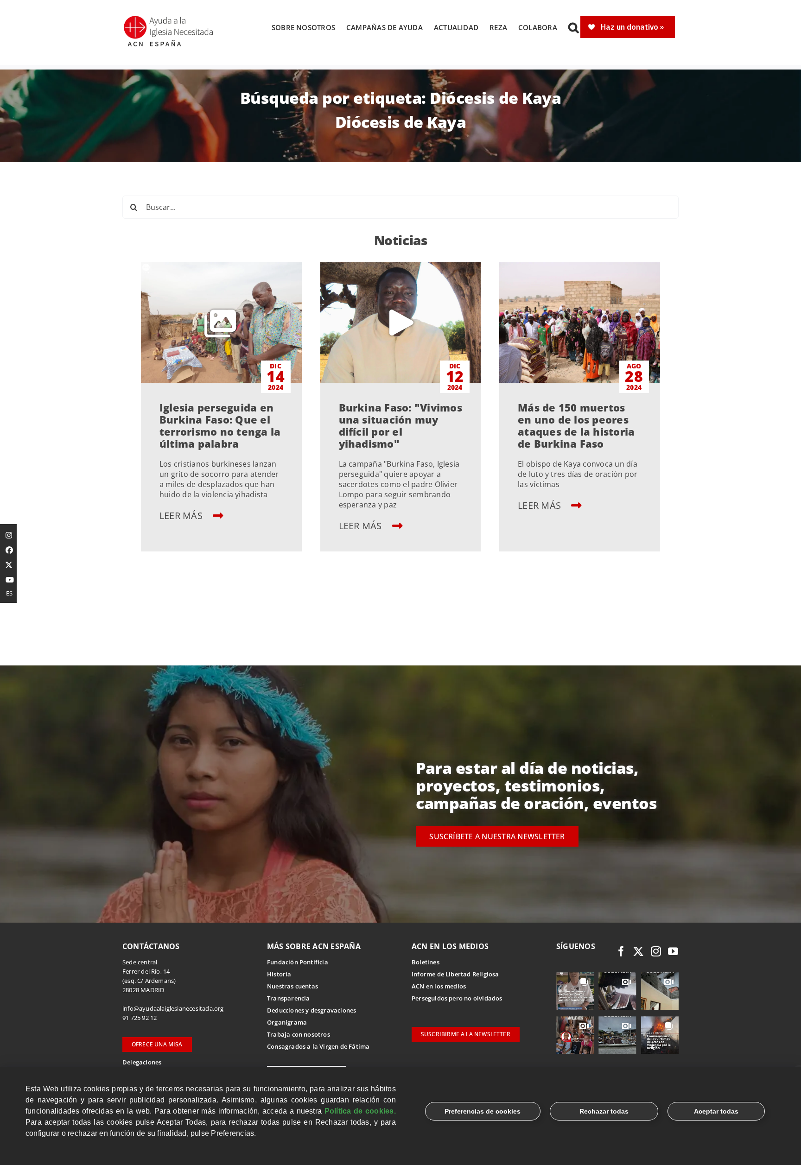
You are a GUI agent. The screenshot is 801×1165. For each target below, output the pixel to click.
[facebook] (621, 951)
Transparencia (288, 998)
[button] (573, 27)
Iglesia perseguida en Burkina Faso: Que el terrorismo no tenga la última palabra (219, 425)
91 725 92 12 (139, 1017)
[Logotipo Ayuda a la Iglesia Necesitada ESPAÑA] (169, 18)
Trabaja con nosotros (298, 1034)
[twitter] (638, 951)
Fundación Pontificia (297, 962)
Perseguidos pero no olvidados (457, 998)
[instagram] (656, 951)
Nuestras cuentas (292, 986)
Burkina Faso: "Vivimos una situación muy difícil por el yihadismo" (400, 425)
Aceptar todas (716, 1111)
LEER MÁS (182, 515)
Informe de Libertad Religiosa (455, 974)
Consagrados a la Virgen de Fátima (318, 1046)
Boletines (425, 962)
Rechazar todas (604, 1111)
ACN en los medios (439, 986)
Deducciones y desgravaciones (311, 1010)
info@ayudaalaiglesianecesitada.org (173, 1008)
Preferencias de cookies (483, 1111)
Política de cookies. (360, 1111)
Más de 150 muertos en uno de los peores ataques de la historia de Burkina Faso (576, 425)
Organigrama (287, 1022)
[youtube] (673, 951)
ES (9, 593)
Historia (279, 974)
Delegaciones (141, 1062)
